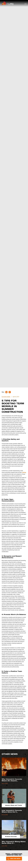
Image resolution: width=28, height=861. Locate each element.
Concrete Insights (6, 396)
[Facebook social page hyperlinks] (10, 392)
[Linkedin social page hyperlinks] (6, 392)
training (24, 472)
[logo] (7, 3)
